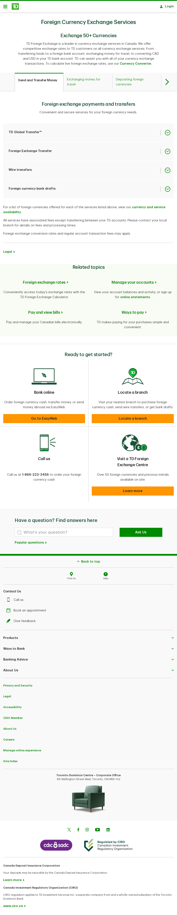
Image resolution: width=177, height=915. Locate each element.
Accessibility (12, 707)
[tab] (39, 82)
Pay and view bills (44, 312)
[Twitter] (69, 830)
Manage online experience (22, 750)
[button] (44, 418)
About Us (9, 728)
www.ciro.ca (13, 906)
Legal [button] (7, 251)
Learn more (12, 880)
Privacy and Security (17, 685)
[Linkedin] (108, 830)
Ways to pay (133, 312)
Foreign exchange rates (44, 282)
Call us (19, 599)
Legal (7, 696)
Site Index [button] (10, 761)
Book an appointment (30, 610)
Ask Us (141, 532)
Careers (8, 739)
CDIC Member (13, 718)
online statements (135, 297)
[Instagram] (87, 830)
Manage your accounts (133, 282)
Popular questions (30, 542)
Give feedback (25, 621)
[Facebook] (78, 830)
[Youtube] (97, 830)
